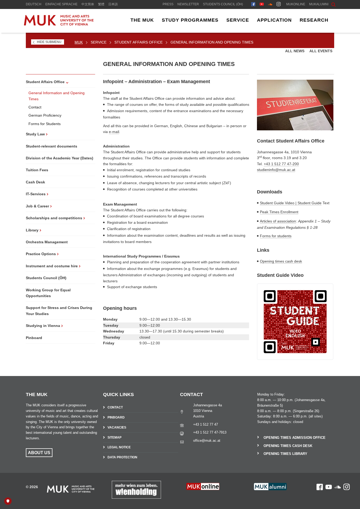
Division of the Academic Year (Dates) (59, 158)
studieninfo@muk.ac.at (276, 170)
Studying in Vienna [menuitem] (43, 326)
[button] (329, 4)
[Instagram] (278, 5)
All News (295, 51)
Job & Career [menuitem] (37, 206)
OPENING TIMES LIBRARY (285, 454)
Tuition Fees (37, 170)
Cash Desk (35, 182)
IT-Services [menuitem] (36, 194)
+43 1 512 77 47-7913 (209, 432)
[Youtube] (261, 5)
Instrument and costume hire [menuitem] (52, 266)
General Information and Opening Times (56, 96)
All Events (320, 51)
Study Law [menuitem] (35, 134)
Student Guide (310, 203)
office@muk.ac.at (206, 441)
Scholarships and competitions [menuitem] (54, 218)
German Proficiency (44, 115)
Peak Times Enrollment (279, 212)
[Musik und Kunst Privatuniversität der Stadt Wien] (63, 24)
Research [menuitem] (314, 20)
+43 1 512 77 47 (205, 424)
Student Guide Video (277, 203)
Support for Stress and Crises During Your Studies (59, 311)
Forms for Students (44, 124)
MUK (79, 42)
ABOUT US (39, 452)
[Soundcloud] (270, 5)
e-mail (114, 132)
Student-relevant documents (51, 146)
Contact (34, 107)
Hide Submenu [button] (49, 42)
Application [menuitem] (274, 20)
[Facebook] (253, 5)
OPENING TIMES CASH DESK (288, 446)
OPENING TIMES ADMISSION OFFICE (294, 438)
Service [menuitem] (237, 20)
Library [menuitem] (32, 230)
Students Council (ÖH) (46, 278)
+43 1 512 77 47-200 (281, 164)
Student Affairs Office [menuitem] (138, 42)
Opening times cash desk (281, 261)
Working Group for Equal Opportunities (48, 293)
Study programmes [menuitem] (190, 20)
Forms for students (275, 236)
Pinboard (34, 338)
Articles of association (278, 221)
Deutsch (33, 4)
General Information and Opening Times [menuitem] (212, 42)
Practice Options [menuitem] (41, 254)
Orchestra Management (47, 242)
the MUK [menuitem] (142, 20)
